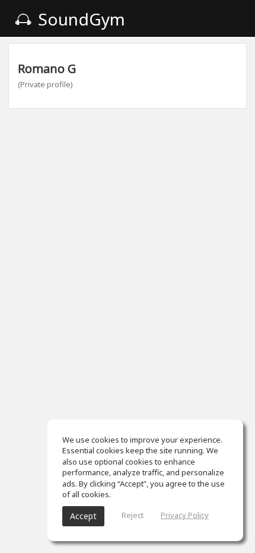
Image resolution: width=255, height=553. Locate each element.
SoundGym (79, 19)
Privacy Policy (185, 515)
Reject (133, 515)
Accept (83, 516)
